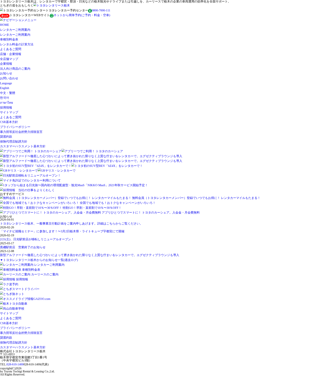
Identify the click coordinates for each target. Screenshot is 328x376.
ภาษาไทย (6, 102)
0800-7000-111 (101, 10)
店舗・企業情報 (10, 54)
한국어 (4, 97)
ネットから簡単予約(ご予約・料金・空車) (82, 15)
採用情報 (6, 107)
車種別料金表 (9, 39)
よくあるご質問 (10, 49)
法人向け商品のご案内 (15, 68)
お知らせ (6, 73)
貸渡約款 (6, 136)
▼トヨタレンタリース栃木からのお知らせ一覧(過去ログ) (39, 260)
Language (6, 83)
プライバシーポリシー (15, 126)
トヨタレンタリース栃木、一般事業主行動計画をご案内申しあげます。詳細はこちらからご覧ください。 (71, 223)
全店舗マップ (9, 59)
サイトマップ (9, 112)
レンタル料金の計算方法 (16, 44)
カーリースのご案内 (44, 274)
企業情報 (6, 63)
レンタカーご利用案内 (15, 29)
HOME (4, 24)
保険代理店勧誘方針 (13, 141)
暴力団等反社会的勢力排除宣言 (21, 131)
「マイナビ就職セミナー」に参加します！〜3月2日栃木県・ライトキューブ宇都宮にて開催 (62, 231)
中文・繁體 (7, 93)
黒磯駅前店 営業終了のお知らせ (23, 247)
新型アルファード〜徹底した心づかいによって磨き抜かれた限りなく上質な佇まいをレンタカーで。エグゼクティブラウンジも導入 (89, 255)
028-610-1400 (15, 364)
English (4, 88)
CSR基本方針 (9, 122)
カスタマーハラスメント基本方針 (23, 146)
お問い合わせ (9, 78)
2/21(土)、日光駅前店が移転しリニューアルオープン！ (37, 239)
